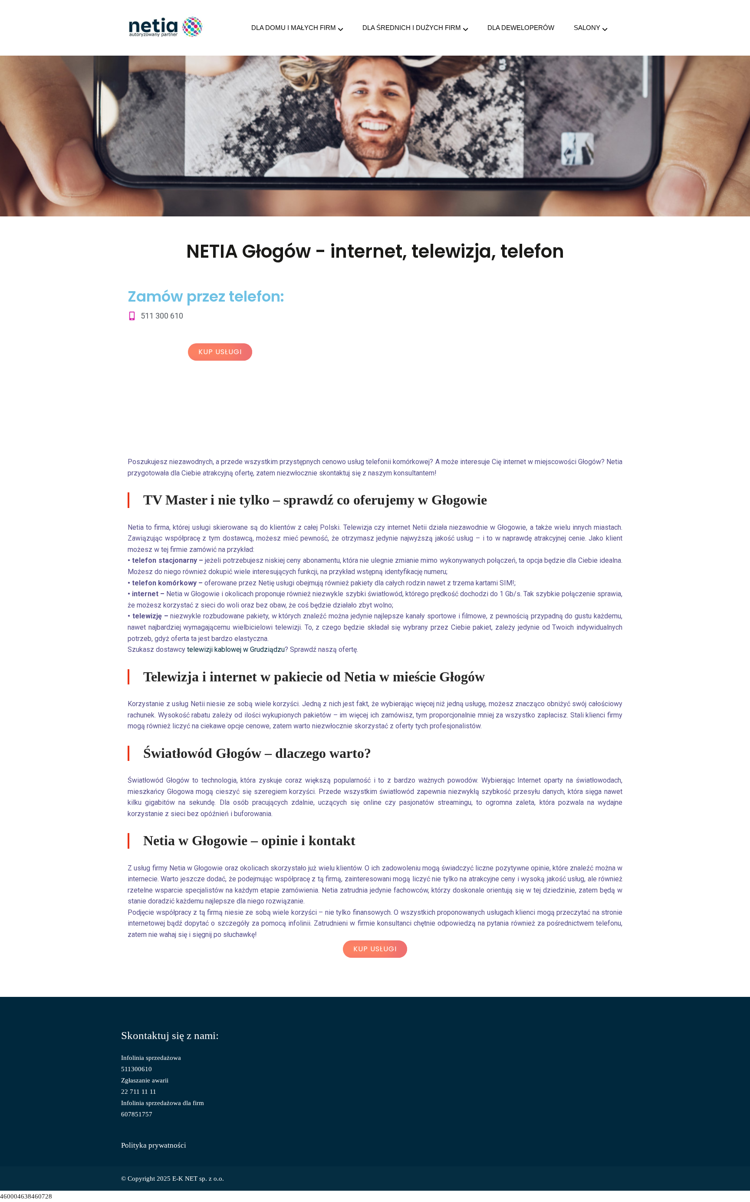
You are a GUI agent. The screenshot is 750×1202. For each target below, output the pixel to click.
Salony (587, 27)
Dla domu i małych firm (293, 27)
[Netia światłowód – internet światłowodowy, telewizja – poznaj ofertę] (166, 27)
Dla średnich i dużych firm (411, 27)
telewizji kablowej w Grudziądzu (236, 649)
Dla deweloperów (520, 27)
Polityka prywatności (153, 1145)
